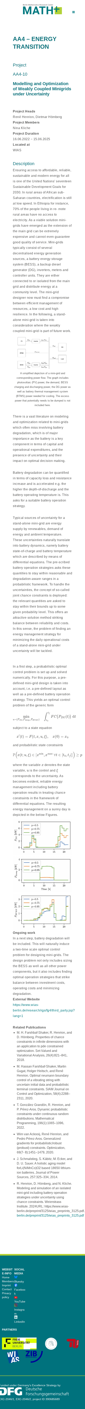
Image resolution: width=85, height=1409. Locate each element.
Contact (7, 1289)
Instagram (19, 1311)
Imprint (6, 1285)
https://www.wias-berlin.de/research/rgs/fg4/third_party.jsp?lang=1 (44, 1010)
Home (5, 1277)
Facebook (19, 1291)
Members (8, 1281)
